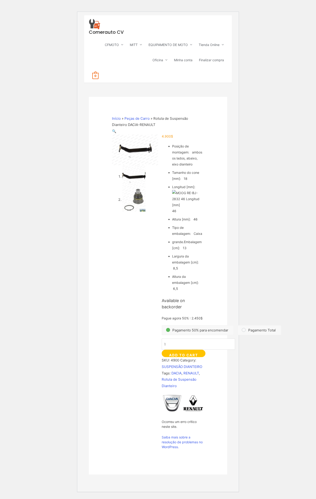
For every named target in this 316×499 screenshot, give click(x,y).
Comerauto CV (106, 32)
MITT (134, 45)
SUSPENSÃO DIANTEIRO (182, 366)
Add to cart (183, 355)
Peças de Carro (137, 118)
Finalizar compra (211, 60)
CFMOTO (112, 45)
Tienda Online (209, 45)
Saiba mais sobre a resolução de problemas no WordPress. (182, 442)
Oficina (157, 60)
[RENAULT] (193, 403)
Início (116, 118)
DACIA (176, 373)
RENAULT (191, 373)
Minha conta (183, 60)
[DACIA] (172, 403)
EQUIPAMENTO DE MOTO (168, 45)
